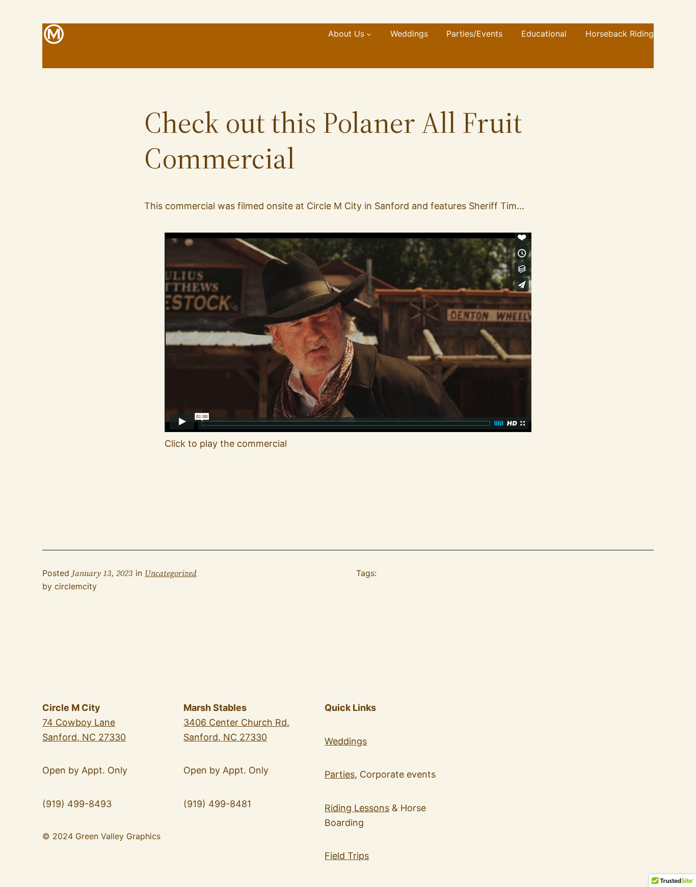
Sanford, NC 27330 (225, 737)
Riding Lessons (357, 808)
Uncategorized (171, 573)
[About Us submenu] (368, 34)
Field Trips (347, 855)
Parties (340, 774)
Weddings (346, 741)
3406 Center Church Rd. (236, 722)
